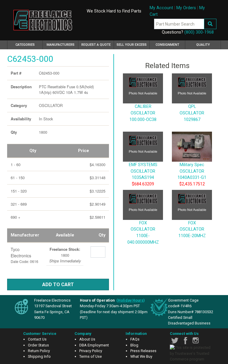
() (130, 300)
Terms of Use (90, 356)
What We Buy (141, 356)
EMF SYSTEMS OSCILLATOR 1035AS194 (143, 171)
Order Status (38, 345)
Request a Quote (96, 45)
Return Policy (39, 351)
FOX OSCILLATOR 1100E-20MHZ (192, 229)
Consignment (167, 45)
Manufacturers (61, 45)
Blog (134, 345)
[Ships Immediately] (48, 248)
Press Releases (143, 351)
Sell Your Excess (132, 45)
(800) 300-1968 (199, 32)
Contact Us (37, 339)
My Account (161, 7)
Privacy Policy (90, 351)
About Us (87, 339)
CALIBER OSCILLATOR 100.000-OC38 (142, 113)
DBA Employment (94, 345)
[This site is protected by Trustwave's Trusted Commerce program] (191, 353)
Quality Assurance (203, 46)
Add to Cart (58, 284)
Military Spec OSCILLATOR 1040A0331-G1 (192, 171)
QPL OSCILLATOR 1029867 (192, 113)
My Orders (186, 7)
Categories (29, 44)
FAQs (135, 339)
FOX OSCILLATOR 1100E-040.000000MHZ (143, 232)
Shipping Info (39, 356)
